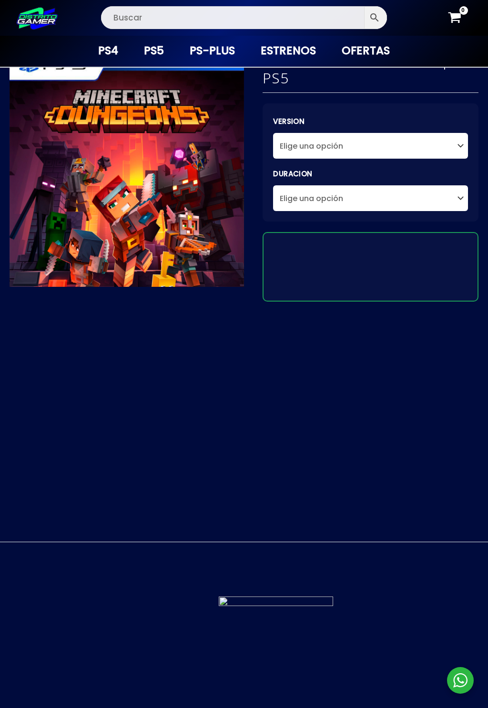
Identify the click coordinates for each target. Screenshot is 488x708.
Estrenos (288, 50)
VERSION (289, 121)
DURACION (292, 174)
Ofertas (366, 50)
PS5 (154, 50)
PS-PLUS (212, 50)
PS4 (108, 50)
